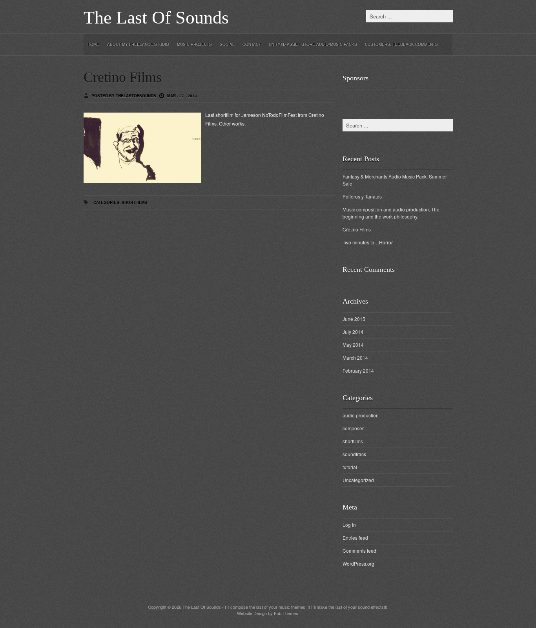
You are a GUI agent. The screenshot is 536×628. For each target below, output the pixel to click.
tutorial (350, 467)
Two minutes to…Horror (368, 242)
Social (227, 44)
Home (93, 44)
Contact (251, 44)
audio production (361, 415)
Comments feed (359, 550)
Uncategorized (358, 480)
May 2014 (353, 344)
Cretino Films (123, 77)
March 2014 (355, 357)
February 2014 (358, 370)
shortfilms (134, 202)
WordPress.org (358, 563)
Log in (349, 524)
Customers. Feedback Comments (401, 44)
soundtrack (354, 454)
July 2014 (353, 331)
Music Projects (194, 44)
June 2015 (354, 318)
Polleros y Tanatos (362, 196)
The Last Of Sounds (156, 17)
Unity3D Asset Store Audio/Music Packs (313, 44)
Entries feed (355, 537)
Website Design (252, 613)
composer (353, 428)
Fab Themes (286, 613)
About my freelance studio (138, 44)
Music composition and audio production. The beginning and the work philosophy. (391, 213)
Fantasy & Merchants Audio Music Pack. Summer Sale (395, 180)
